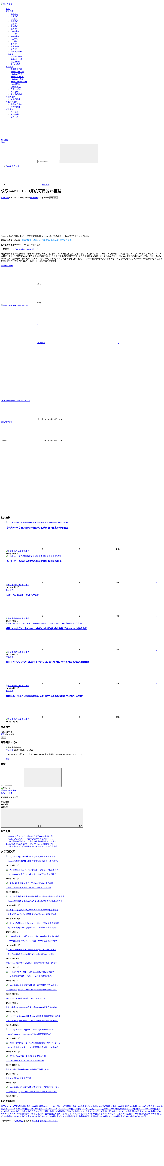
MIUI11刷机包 (18, 1114)
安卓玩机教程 (16, 57)
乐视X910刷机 (123, 1114)
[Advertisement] (73, 216)
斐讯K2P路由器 (30, 1114)
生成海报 (41, 343)
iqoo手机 (14, 41)
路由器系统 (10, 97)
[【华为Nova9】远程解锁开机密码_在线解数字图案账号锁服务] (33, 522)
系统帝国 (19, 1121)
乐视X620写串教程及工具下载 (18, 1078)
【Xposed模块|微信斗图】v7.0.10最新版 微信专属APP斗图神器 (32, 1047)
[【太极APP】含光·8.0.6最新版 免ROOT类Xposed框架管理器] (32, 910)
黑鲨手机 (14, 26)
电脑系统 (9, 67)
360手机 (14, 19)
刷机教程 (77, 1109)
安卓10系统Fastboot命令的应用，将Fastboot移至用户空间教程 (31, 1007)
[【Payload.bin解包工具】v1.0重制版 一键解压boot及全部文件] (32, 870)
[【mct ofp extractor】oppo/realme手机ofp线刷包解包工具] (30, 1029)
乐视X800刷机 (78, 1106)
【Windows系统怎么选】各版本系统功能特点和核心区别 (29, 839)
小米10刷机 (26, 1111)
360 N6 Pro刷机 (22, 1109)
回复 (8, 759)
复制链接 (53, 198)
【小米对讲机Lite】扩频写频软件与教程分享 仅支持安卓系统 (31, 846)
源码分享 (14, 117)
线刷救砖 (22, 1106)
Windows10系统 (17, 77)
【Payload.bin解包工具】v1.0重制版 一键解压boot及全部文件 (31, 874)
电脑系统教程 (16, 94)
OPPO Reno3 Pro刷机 (147, 1109)
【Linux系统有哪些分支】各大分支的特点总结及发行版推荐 (31, 841)
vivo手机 (14, 39)
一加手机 (14, 34)
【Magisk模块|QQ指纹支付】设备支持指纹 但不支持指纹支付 (31, 1092)
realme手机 (15, 36)
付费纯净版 (44, 1106)
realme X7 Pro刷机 (49, 1116)
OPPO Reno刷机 (36, 1109)
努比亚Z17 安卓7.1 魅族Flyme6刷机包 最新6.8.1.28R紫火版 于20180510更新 (44, 695)
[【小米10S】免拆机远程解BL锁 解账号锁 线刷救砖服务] (30, 556)
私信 (80, 826)
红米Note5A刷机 (18, 1116)
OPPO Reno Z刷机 (65, 1109)
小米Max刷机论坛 (151, 1111)
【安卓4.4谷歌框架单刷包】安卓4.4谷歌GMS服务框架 (28, 888)
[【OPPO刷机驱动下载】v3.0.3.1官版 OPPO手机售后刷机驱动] (32, 936)
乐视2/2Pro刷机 (74, 1114)
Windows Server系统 (19, 82)
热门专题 (14, 112)
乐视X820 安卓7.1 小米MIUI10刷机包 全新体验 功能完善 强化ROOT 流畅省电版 (46, 628)
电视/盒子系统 (17, 104)
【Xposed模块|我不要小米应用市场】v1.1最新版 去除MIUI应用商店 (34, 901)
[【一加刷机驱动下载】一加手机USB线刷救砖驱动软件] (30, 972)
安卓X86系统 (16, 89)
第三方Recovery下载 (9, 1106)
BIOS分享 (15, 92)
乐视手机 (14, 14)
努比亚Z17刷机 (111, 1111)
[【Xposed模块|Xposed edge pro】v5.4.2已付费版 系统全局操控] (32, 923)
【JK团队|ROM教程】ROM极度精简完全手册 (25, 1061)
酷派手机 (14, 16)
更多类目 (9, 109)
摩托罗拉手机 (16, 51)
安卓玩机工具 (16, 59)
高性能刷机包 (137, 1111)
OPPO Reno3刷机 (50, 1109)
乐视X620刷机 (9, 1109)
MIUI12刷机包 (85, 1111)
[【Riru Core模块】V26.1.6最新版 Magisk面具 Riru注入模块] (31, 950)
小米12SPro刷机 (109, 1114)
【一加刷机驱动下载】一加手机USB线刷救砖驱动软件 (29, 976)
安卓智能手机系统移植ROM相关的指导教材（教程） (28, 1069)
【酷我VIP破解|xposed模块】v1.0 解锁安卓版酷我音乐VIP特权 (32, 1021)
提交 (3, 737)
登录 (3, 140)
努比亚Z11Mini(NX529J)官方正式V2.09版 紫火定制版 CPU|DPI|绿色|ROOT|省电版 (48, 662)
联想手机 (14, 29)
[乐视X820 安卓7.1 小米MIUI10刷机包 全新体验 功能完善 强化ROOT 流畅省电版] (41, 623)
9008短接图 (54, 1106)
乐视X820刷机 (91, 1106)
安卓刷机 (34, 198)
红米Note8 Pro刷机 (33, 1116)
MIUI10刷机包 (88, 1109)
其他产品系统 (11, 102)
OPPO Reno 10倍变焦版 (114, 1109)
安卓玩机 (9, 11)
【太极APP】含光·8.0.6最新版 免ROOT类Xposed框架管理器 (31, 914)
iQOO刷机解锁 (96, 1114)
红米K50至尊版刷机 (46, 1114)
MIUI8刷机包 (104, 1116)
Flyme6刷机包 (15, 1111)
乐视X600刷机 (131, 1106)
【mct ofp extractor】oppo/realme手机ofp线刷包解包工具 (29, 1034)
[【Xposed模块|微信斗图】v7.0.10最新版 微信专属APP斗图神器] (33, 1043)
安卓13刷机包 (79, 1116)
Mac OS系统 (16, 87)
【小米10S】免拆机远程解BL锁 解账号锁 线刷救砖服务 (34, 561)
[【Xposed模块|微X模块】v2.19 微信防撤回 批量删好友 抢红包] (33, 856)
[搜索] (79, 153)
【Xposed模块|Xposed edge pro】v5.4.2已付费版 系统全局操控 (31, 927)
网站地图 (35, 1121)
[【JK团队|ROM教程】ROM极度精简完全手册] (26, 1056)
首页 (8, 9)
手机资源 (9, 54)
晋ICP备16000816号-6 (49, 1121)
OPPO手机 (15, 31)
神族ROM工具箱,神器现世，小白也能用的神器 (25, 998)
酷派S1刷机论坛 (92, 1116)
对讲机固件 (15, 107)
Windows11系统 (17, 79)
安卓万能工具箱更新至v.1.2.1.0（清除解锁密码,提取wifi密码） (32, 963)
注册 (7, 140)
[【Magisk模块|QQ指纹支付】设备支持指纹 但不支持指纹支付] (32, 1087)
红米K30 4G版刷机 (65, 1116)
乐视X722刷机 (61, 1114)
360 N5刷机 (116, 1116)
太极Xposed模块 (131, 1109)
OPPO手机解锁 (98, 1111)
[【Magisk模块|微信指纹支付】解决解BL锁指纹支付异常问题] (32, 985)
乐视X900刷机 (7, 266)
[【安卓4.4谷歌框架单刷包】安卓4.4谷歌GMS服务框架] (29, 883)
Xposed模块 (15, 64)
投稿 (3, 142)
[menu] (2, 2)
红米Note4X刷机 (128, 1116)
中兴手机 (14, 44)
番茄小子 (5, 198)
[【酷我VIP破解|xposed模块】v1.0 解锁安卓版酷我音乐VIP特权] (33, 1016)
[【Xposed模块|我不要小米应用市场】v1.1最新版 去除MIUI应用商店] (35, 896)
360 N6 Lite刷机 (124, 1111)
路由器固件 (15, 99)
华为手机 (14, 49)
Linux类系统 (16, 84)
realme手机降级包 (104, 1106)
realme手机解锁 (65, 1106)
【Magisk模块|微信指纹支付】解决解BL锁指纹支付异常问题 (31, 990)
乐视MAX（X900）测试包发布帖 (22, 595)
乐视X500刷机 (118, 1106)
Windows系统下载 (144, 1106)
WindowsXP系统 (17, 72)
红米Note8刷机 (141, 1116)
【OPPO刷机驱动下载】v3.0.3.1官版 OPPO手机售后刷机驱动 (31, 941)
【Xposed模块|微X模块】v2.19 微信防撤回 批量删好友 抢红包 (32, 861)
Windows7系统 (17, 74)
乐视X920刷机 (38, 1111)
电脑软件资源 (16, 69)
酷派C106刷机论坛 (137, 1114)
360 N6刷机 (99, 1109)
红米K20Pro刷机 (152, 1114)
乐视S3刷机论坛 (51, 1111)
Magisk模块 (15, 62)
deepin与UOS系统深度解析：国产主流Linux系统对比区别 (30, 844)
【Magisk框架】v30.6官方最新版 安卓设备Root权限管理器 (30, 836)
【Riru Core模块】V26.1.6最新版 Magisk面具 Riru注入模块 (30, 954)
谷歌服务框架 (64, 1111)
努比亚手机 (15, 46)
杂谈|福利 (15, 114)
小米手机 (14, 21)
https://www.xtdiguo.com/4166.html (24, 249)
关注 (39, 826)
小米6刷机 (74, 1111)
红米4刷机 (85, 1114)
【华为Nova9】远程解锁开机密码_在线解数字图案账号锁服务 (37, 527)
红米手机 (14, 24)
